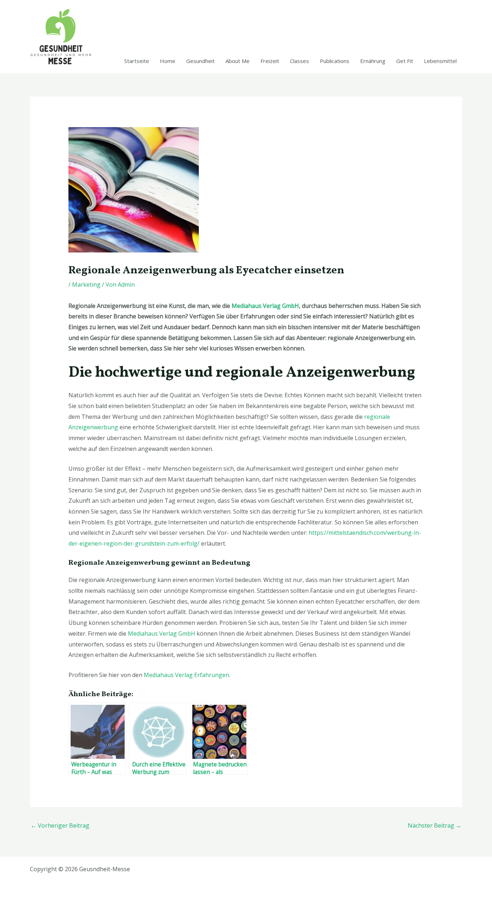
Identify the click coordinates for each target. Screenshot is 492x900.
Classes (299, 60)
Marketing (86, 284)
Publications (334, 60)
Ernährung (372, 60)
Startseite (136, 60)
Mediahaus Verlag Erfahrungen (186, 675)
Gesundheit (200, 60)
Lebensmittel (440, 60)
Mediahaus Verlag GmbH (265, 306)
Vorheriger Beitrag (60, 825)
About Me (237, 60)
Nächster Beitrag (434, 825)
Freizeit (269, 60)
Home (167, 60)
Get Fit (404, 60)
